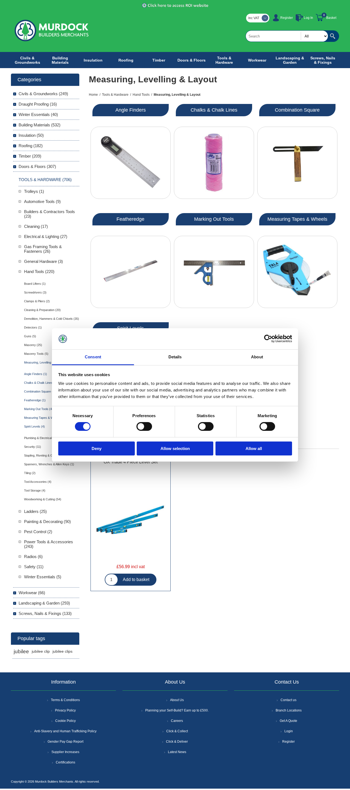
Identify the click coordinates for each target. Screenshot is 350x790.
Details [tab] (175, 357)
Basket (331, 18)
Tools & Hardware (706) (45, 179)
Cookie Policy (65, 721)
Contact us (288, 700)
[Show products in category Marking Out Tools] (214, 272)
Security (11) (32, 446)
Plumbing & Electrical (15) (41, 438)
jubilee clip (41, 651)
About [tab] (257, 357)
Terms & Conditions (65, 700)
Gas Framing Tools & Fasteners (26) (43, 249)
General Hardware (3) (43, 261)
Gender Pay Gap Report (65, 741)
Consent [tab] (93, 357)
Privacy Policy (65, 710)
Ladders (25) (35, 511)
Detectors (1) (33, 327)
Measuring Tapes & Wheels (297, 219)
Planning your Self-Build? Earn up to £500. (177, 710)
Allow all (254, 448)
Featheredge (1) (35, 400)
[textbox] (287, 36)
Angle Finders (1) (35, 374)
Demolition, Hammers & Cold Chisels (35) (51, 318)
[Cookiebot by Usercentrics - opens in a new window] (268, 339)
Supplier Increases (65, 752)
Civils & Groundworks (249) (43, 93)
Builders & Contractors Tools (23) (49, 214)
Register (286, 18)
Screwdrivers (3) (35, 292)
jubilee (21, 651)
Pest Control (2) (38, 531)
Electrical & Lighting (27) (45, 236)
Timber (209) (30, 156)
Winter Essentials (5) (42, 576)
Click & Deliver (177, 741)
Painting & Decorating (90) (47, 521)
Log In (308, 18)
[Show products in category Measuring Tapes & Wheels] (297, 272)
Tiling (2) (30, 473)
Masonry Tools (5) (36, 353)
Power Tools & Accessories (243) (48, 544)
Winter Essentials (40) (38, 114)
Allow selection (175, 448)
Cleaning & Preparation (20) (42, 310)
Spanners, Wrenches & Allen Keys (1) (49, 464)
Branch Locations (289, 710)
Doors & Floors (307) (37, 166)
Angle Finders (130, 110)
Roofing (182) (31, 145)
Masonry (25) (33, 345)
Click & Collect (177, 731)
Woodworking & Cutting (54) (42, 499)
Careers (177, 721)
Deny (96, 448)
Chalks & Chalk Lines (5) (40, 382)
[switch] (144, 426)
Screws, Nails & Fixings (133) (45, 613)
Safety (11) (33, 566)
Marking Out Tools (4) (38, 409)
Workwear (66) (32, 592)
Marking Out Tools (214, 219)
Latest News (177, 752)
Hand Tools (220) (39, 271)
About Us (177, 700)
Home (93, 95)
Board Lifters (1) (35, 283)
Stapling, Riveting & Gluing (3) (43, 455)
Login (288, 731)
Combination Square (297, 110)
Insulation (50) (31, 135)
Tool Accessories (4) (37, 481)
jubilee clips (62, 651)
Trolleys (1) (34, 191)
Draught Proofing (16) (38, 104)
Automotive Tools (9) (42, 201)
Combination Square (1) (40, 391)
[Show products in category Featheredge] (130, 272)
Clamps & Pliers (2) (37, 301)
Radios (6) (33, 556)
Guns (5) (30, 336)
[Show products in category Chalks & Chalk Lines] (214, 163)
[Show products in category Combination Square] (297, 163)
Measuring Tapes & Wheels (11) (45, 417)
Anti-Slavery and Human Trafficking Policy (65, 731)
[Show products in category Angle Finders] (130, 163)
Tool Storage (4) (34, 490)
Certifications (65, 762)
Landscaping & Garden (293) (44, 603)
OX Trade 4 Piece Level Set (131, 462)
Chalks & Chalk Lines (214, 110)
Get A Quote (288, 721)
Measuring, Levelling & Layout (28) (47, 362)
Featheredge (130, 219)
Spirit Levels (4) (34, 426)
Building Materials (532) (39, 125)
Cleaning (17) (36, 226)
